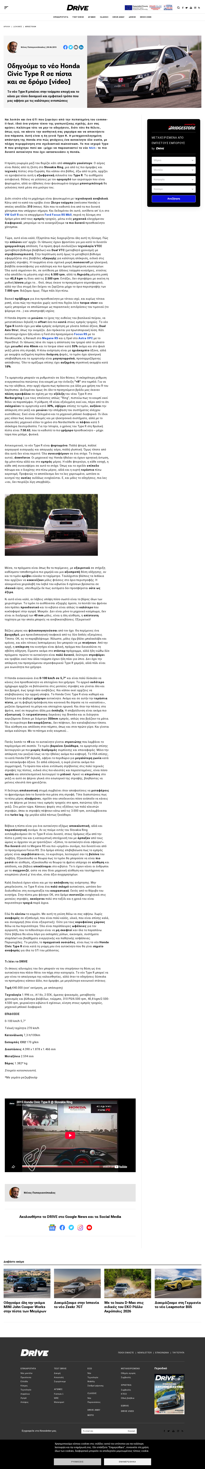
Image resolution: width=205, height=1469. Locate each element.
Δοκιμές (17, 27)
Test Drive (78, 17)
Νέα (89, 1373)
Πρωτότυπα (26, 1377)
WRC (56, 1398)
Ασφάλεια (25, 1394)
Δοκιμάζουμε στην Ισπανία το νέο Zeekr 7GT (76, 1305)
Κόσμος (24, 1386)
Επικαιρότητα (60, 17)
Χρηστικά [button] (126, 1385)
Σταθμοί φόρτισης (95, 1386)
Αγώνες (92, 17)
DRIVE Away (119, 17)
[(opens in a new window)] (183, 7)
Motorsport (59, 1402)
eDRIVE (132, 17)
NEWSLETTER (144, 1353)
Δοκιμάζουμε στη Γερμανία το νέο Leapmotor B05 (178, 1305)
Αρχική (7, 27)
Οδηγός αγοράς (128, 1373)
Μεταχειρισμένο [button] (130, 1368)
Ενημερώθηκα (127, 1461)
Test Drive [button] (60, 1368)
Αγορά (24, 1398)
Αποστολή (30, 27)
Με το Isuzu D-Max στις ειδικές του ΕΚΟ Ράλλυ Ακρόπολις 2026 (124, 1307)
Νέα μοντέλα (27, 1373)
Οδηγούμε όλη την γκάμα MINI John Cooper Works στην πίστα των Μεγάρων (25, 1307)
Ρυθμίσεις (77, 1461)
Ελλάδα (24, 1381)
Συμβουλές (126, 1377)
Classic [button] (92, 1393)
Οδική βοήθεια (127, 1398)
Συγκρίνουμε (60, 1381)
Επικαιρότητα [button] (28, 1368)
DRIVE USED (146, 17)
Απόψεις (25, 1402)
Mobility (91, 1381)
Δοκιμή (57, 1373)
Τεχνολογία (26, 1390)
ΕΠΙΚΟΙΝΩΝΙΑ (162, 1353)
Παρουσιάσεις (93, 1402)
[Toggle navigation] (6, 7)
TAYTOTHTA (178, 1353)
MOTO (90, 1415)
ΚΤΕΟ (124, 1394)
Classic (104, 17)
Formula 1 (58, 1394)
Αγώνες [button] (58, 1389)
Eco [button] (89, 1368)
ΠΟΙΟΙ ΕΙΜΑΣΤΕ (126, 1353)
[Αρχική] (78, 7)
